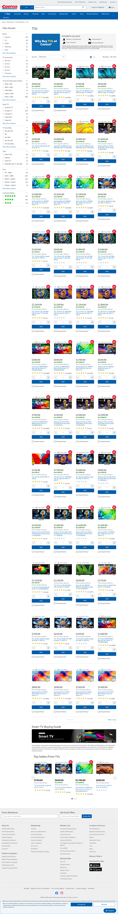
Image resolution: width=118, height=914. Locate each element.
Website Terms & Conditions (40, 888)
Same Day (17, 14)
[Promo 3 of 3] (76, 799)
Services (6, 17)
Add (40, 106)
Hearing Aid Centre (94, 840)
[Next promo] (115, 778)
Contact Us (5, 849)
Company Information (8, 829)
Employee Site (6, 846)
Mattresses (63, 867)
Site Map (26, 888)
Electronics (10, 22)
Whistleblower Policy (8, 865)
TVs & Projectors (20, 22)
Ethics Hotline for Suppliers (10, 862)
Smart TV (63, 861)
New (43, 14)
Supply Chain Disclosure (9, 856)
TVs (27, 22)
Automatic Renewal (36, 834)
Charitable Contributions (9, 840)
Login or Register (97, 7)
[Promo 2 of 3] (74, 799)
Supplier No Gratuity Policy (9, 868)
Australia (112, 2)
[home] (10, 7)
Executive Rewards (36, 840)
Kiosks (91, 849)
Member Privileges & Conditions (40, 851)
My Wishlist (34, 849)
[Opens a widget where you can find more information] (109, 910)
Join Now (33, 829)
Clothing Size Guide (66, 879)
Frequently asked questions (68, 829)
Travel (74, 14)
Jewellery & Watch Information (69, 876)
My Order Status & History (67, 851)
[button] (84, 7)
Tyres (82, 14)
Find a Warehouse (10, 812)
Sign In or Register (36, 843)
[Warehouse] (109, 14)
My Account (34, 846)
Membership (63, 14)
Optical (91, 837)
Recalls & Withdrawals (66, 831)
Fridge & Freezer (65, 864)
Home (4, 22)
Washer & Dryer (64, 870)
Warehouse (105, 14)
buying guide (89, 749)
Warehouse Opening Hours (97, 831)
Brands (26, 14)
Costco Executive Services (96, 834)
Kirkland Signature (7, 837)
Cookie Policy (69, 888)
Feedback (91, 888)
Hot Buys (36, 14)
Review (104, 904)
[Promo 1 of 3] (72, 799)
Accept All (81, 904)
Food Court (92, 851)
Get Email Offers (67, 812)
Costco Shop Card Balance (68, 837)
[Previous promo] (33, 778)
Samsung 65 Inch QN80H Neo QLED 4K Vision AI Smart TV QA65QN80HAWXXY (84, 789)
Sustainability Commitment (9, 843)
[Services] (9, 17)
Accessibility (64, 848)
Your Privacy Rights (57, 888)
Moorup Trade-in (95, 856)
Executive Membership (37, 837)
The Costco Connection (8, 834)
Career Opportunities (8, 831)
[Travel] (76, 14)
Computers (63, 873)
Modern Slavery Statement (9, 859)
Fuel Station (92, 843)
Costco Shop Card (65, 834)
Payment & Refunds (66, 840)
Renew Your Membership (38, 831)
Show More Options (9, 53)
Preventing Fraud (65, 854)
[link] (41, 81)
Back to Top (112, 720)
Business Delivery (92, 14)
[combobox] (27, 7)
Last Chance (52, 14)
